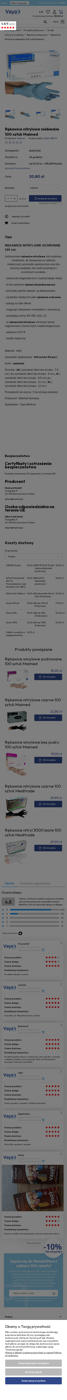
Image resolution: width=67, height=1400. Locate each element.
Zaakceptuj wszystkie (33, 1380)
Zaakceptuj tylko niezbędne (33, 1363)
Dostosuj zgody (33, 1372)
